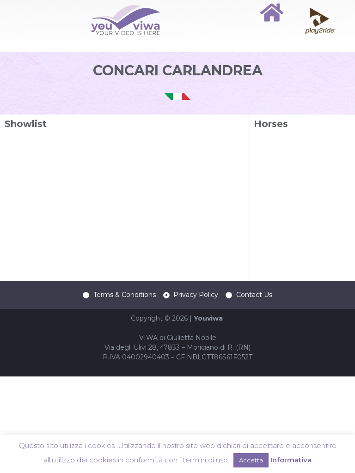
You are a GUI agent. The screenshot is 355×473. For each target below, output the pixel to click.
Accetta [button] (251, 460)
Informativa (291, 459)
